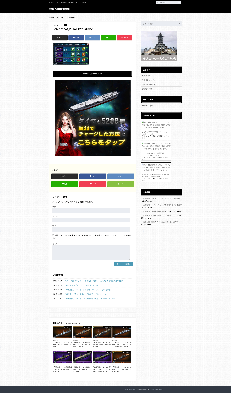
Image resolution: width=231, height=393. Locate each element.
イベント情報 (148, 84)
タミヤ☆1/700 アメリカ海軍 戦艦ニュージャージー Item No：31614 (156, 154)
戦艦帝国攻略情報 (60, 9)
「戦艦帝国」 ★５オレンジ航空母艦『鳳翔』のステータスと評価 (90, 299)
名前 (54, 206)
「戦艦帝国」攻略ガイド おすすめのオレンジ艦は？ (161, 198)
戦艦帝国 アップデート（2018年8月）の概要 (81, 285)
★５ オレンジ (148, 80)
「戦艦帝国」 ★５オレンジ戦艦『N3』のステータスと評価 (88, 290)
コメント (56, 244)
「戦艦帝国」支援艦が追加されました (155, 211)
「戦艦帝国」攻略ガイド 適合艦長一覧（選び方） (160, 222)
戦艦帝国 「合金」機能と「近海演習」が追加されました (87, 294)
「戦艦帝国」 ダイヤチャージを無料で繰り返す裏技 (161, 205)
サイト (55, 226)
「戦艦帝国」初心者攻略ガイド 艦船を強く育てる (160, 215)
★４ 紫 (146, 75)
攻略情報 (147, 89)
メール (55, 216)
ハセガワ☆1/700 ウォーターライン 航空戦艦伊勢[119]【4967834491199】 (156, 175)
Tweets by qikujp (147, 105)
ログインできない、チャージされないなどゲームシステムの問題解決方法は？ (94, 281)
